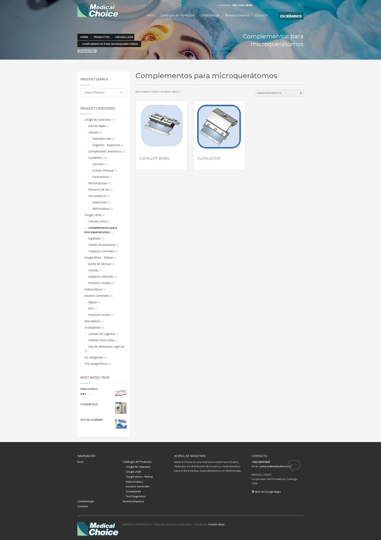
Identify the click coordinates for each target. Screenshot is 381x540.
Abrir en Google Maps (267, 491)
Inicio (80, 461)
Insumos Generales (96, 296)
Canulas (93, 270)
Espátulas (94, 238)
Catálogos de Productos (137, 461)
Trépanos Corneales (101, 251)
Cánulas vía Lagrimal (101, 334)
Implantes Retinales (101, 276)
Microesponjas (97, 183)
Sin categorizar (93, 357)
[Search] (121, 92)
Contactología (85, 501)
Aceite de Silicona (99, 264)
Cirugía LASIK (92, 215)
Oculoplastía (92, 327)
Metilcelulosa (100, 208)
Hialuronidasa (93, 289)
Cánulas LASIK (97, 221)
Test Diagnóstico (136, 496)
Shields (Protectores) (101, 245)
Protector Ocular (99, 315)
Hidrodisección (101, 139)
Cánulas (93, 132)
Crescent (98, 164)
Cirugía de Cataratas (97, 119)
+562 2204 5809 (242, 5)
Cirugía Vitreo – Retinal (139, 476)
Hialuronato (99, 202)
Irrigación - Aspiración (106, 145)
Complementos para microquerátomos (100, 230)
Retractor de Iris (98, 189)
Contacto (82, 506)
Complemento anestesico (104, 151)
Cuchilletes (95, 158)
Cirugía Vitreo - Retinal (98, 257)
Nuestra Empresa (133, 501)
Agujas (92, 302)
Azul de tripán (97, 126)
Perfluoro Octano (99, 283)
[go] (300, 5)
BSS (90, 308)
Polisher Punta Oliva (101, 340)
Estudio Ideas (216, 524)
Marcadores (92, 321)
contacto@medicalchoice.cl (275, 466)
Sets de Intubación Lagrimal (106, 346)
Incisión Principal (103, 170)
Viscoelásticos (97, 196)
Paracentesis (100, 177)
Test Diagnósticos (96, 363)
